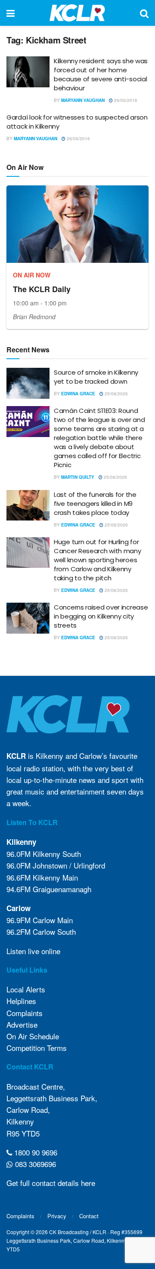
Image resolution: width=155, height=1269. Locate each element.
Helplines (21, 1000)
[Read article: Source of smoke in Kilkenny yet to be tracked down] (28, 383)
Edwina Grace (78, 394)
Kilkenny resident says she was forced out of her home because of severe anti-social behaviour (101, 74)
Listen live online (33, 951)
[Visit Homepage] (77, 13)
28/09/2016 (77, 139)
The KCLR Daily (42, 289)
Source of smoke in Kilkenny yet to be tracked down (96, 377)
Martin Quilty (77, 477)
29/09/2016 (125, 100)
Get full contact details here (50, 1182)
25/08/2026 (115, 394)
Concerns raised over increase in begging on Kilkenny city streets (101, 616)
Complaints (24, 1012)
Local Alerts (25, 989)
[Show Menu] (10, 13)
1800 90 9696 (34, 1152)
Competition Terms (36, 1047)
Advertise (21, 1024)
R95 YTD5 (23, 1133)
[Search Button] (144, 13)
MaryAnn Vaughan (83, 100)
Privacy (56, 1216)
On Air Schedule (32, 1036)
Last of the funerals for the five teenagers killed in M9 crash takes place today (95, 503)
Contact (89, 1216)
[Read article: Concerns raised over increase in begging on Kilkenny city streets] (28, 618)
